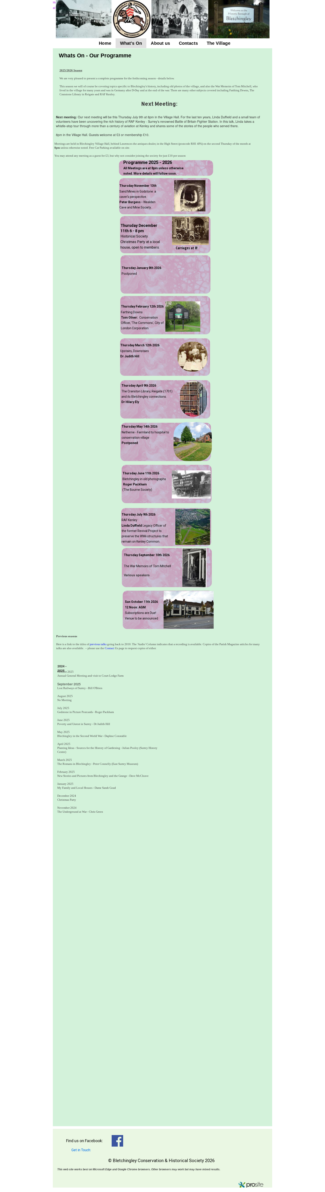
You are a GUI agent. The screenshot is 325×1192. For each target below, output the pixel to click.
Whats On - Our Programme (95, 55)
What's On (131, 43)
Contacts (188, 43)
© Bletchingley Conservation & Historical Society (156, 1160)
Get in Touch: (77, 1150)
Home (105, 43)
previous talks (98, 644)
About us (160, 43)
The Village (218, 43)
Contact (110, 648)
